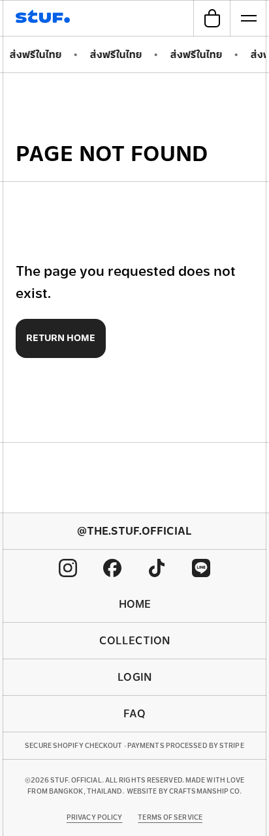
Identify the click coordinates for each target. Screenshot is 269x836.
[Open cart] (211, 18)
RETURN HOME (60, 338)
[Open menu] (248, 18)
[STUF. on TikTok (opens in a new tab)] (157, 568)
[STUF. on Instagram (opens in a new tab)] (68, 568)
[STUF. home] (45, 18)
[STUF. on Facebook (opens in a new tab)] (112, 568)
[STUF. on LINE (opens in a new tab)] (201, 568)
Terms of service (170, 817)
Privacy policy (94, 817)
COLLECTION (134, 640)
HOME (135, 604)
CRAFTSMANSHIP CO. (205, 791)
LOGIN (134, 677)
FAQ (134, 714)
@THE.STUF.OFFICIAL (134, 531)
